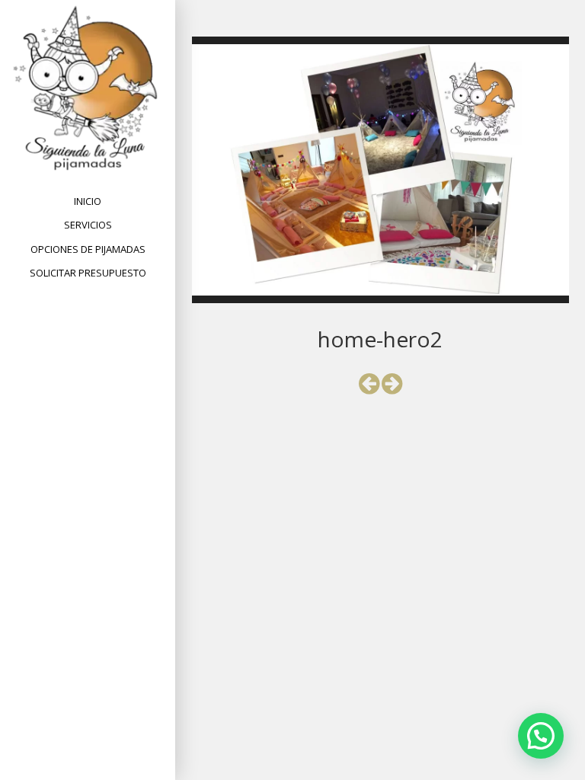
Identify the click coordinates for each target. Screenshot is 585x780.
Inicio (87, 201)
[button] (541, 736)
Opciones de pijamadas (87, 249)
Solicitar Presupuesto (88, 273)
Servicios (88, 225)
